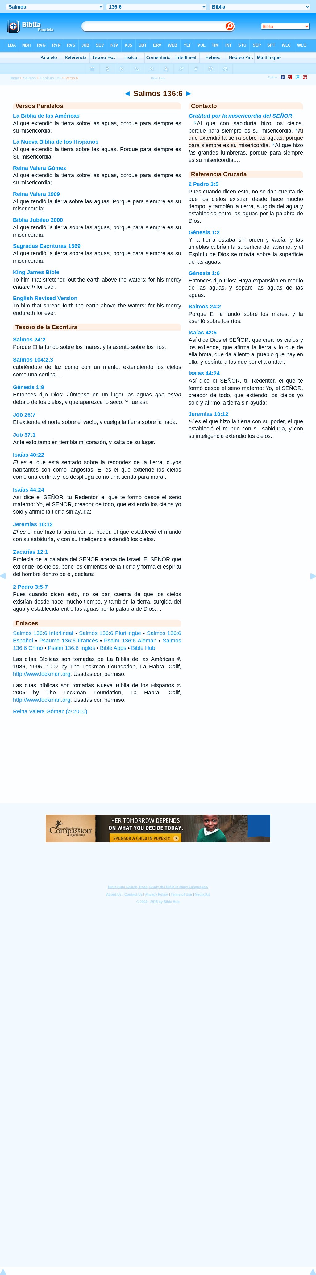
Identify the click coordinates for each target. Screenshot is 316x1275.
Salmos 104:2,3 (33, 360)
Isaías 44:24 (28, 490)
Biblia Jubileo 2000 (38, 220)
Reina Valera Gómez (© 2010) (50, 711)
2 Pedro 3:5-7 (30, 587)
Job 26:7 (24, 415)
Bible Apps (113, 648)
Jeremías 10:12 (33, 524)
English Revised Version (45, 298)
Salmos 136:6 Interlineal (43, 633)
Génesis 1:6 (204, 273)
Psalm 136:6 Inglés (71, 648)
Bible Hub (143, 648)
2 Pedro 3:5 (203, 184)
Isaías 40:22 (28, 455)
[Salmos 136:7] (308, 590)
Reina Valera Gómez (39, 168)
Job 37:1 (24, 435)
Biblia (14, 78)
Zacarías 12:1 (30, 552)
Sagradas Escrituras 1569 (47, 246)
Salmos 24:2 (29, 340)
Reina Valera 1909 (36, 194)
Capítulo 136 (50, 78)
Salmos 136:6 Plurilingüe (110, 633)
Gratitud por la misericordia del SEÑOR (240, 116)
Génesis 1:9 (28, 387)
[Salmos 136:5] (7, 590)
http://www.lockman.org (41, 674)
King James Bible (36, 272)
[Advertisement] (158, 765)
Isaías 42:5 (203, 332)
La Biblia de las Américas (46, 116)
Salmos (29, 78)
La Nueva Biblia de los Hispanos (55, 142)
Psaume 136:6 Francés (68, 641)
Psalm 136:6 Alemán (130, 641)
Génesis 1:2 (204, 232)
